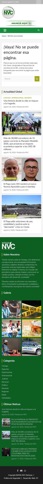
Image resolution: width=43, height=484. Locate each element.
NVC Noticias (27, 475)
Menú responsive (38, 2)
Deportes (8, 133)
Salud (4, 395)
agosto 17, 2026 (17, 459)
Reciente (28, 98)
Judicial (5, 379)
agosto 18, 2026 (10, 152)
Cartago (7, 98)
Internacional (18, 98)
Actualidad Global (12, 92)
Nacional (5, 382)
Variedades (6, 398)
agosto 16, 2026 (10, 190)
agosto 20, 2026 (10, 107)
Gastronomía (7, 372)
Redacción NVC (23, 107)
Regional (5, 391)
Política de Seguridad (12, 478)
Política (5, 385)
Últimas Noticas (11, 404)
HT (37, 478)
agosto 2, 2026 (9, 230)
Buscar (37, 78)
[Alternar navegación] (5, 30)
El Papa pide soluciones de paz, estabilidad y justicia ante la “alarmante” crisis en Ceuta (18, 224)
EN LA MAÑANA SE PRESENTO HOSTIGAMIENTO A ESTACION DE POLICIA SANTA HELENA (26, 422)
